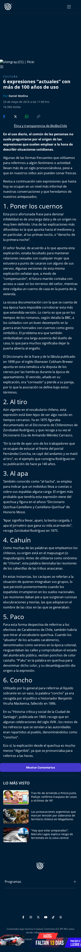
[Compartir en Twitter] (11, 116)
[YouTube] (46, 916)
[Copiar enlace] (34, 116)
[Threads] (60, 916)
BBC (68, 317)
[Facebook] (24, 916)
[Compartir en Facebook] (4, 116)
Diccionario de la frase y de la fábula (33, 356)
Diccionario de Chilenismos (53, 425)
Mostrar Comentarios (40, 767)
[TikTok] (54, 916)
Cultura (10, 76)
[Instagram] (31, 916)
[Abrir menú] (69, 6)
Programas (13, 881)
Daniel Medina (18, 96)
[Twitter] (39, 916)
